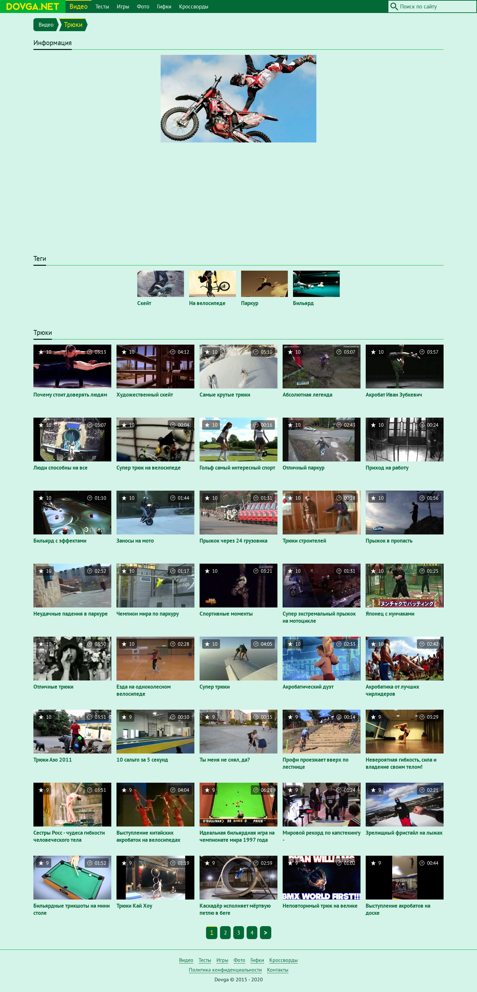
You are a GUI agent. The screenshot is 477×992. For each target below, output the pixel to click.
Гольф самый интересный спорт (237, 467)
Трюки (73, 24)
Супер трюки (215, 686)
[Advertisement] (238, 201)
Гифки (164, 6)
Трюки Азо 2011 (52, 759)
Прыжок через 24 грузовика (233, 540)
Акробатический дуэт (308, 686)
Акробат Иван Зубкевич (394, 394)
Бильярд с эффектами (59, 540)
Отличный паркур (303, 467)
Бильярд (303, 303)
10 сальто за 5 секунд (142, 759)
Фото (143, 6)
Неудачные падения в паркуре (70, 613)
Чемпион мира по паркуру (147, 613)
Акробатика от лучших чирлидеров (392, 690)
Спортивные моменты (226, 613)
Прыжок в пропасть (389, 540)
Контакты (277, 969)
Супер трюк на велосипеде (148, 467)
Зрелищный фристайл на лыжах (404, 832)
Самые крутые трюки (225, 394)
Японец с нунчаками (390, 613)
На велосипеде (207, 303)
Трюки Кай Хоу (134, 905)
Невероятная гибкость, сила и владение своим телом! (401, 763)
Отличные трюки (53, 686)
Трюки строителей (304, 540)
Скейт (144, 303)
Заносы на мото (135, 540)
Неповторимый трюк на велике (320, 905)
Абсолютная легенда (307, 394)
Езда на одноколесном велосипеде (143, 690)
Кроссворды (193, 6)
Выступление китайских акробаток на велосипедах (148, 836)
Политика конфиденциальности (225, 969)
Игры (123, 6)
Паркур (249, 303)
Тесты (102, 6)
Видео (78, 6)
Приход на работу (387, 467)
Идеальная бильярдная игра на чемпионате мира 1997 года (237, 836)
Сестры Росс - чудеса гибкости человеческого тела (69, 836)
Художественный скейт (144, 394)
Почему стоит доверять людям (70, 394)
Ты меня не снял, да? (225, 759)
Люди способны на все (60, 467)
